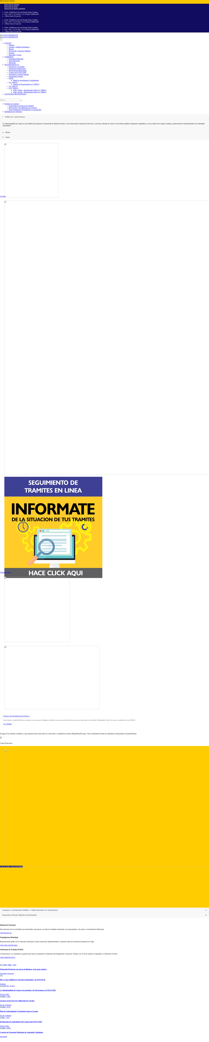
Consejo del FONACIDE (17, 72)
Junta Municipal (14, 61)
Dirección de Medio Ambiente (14, 8)
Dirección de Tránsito (11, 5)
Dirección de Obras (11, 7)
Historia (11, 45)
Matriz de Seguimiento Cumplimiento (26, 80)
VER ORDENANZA (7, 957)
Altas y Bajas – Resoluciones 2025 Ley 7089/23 (29, 90)
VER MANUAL (6, 933)
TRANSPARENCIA (11, 65)
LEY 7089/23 (13, 88)
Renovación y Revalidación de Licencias (23, 108)
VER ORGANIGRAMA (9, 945)
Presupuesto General (16, 76)
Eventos (11, 53)
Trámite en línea (5, 572)
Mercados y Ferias (15, 55)
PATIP (11, 78)
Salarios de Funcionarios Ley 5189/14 (26, 84)
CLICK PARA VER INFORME (11, 867)
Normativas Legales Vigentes (19, 74)
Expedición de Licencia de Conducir (21, 106)
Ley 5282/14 (13, 86)
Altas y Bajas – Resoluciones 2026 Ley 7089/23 (29, 92)
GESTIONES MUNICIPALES (15, 94)
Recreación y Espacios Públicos (20, 51)
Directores (12, 63)
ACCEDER (7, 724)
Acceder (3, 196)
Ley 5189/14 (13, 82)
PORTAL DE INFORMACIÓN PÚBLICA (16, 716)
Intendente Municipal (16, 59)
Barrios (11, 49)
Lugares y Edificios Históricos (19, 47)
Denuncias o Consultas (16, 67)
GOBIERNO (9, 57)
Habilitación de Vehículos (13, 112)
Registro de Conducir (11, 104)
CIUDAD (7, 43)
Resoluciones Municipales (18, 70)
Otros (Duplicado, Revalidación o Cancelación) (25, 110)
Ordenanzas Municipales (17, 69)
